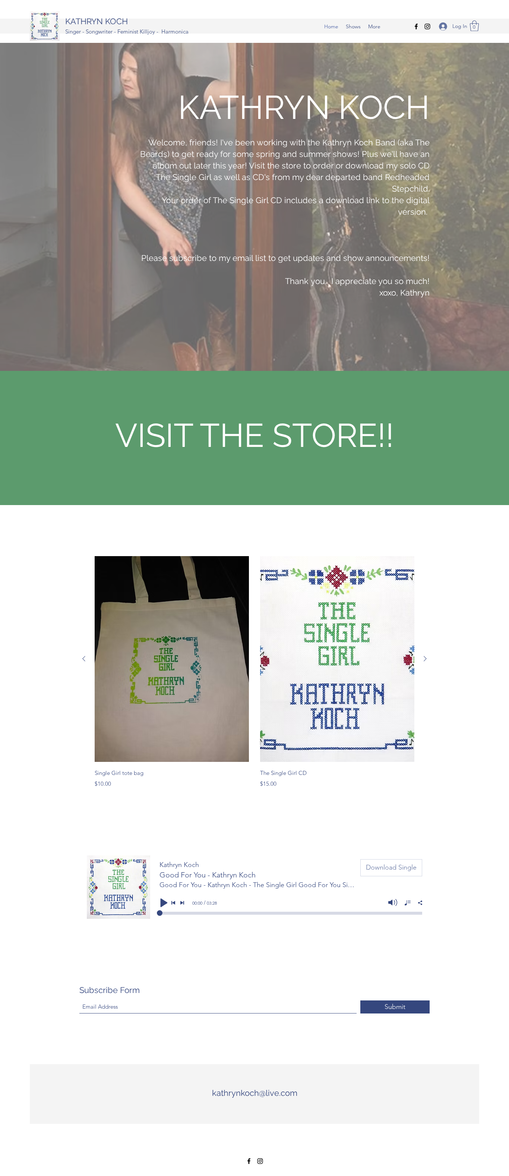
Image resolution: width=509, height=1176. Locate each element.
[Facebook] (416, 26)
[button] (474, 26)
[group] (254, 672)
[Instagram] (427, 26)
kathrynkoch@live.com (254, 1093)
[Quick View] (172, 659)
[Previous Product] (83, 658)
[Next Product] (425, 658)
